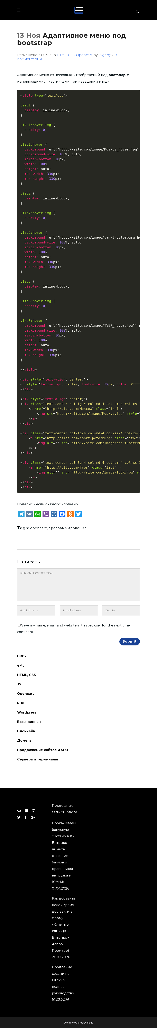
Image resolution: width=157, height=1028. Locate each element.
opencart (38, 528)
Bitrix (21, 656)
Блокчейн (26, 731)
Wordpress (27, 712)
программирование (67, 528)
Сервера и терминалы (37, 759)
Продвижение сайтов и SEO (42, 750)
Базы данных (29, 722)
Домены (25, 741)
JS (19, 684)
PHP (20, 703)
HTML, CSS (66, 55)
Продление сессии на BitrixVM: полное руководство (63, 980)
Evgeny (104, 55)
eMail (22, 665)
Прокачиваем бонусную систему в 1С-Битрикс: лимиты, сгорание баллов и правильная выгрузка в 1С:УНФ (64, 852)
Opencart (84, 55)
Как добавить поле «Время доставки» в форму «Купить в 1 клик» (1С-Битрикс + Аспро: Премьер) (63, 924)
